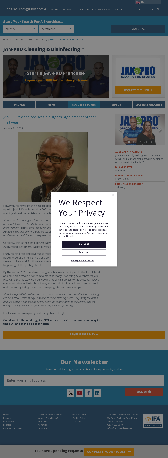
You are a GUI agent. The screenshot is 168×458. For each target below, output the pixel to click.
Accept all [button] (84, 244)
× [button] (113, 195)
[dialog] (84, 229)
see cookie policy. (67, 236)
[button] (84, 260)
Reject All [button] (84, 252)
